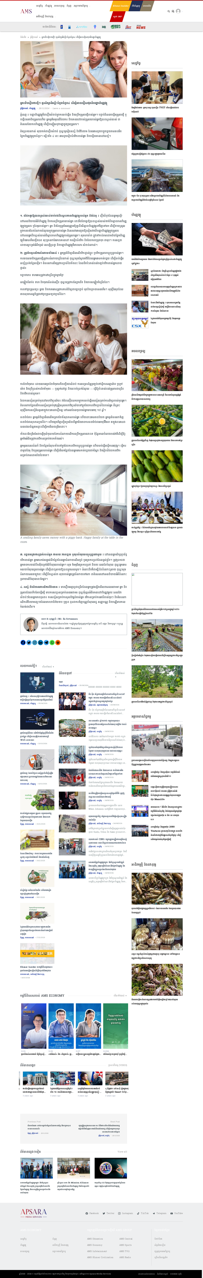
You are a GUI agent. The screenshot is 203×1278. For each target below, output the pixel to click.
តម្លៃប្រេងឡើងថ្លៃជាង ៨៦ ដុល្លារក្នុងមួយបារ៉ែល (148, 154)
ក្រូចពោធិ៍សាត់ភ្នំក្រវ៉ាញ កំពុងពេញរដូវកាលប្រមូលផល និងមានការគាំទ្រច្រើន (157, 442)
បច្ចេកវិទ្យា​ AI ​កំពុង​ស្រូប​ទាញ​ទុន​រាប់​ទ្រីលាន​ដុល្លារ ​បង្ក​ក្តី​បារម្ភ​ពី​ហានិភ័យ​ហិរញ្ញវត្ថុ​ (110, 1184)
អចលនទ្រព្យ (59, 6)
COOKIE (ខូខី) (176, 1274)
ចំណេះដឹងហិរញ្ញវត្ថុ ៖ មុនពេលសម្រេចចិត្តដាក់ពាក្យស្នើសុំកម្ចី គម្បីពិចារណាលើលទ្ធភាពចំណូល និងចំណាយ (165, 307)
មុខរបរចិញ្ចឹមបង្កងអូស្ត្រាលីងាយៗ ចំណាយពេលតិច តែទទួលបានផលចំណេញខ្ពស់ (156, 910)
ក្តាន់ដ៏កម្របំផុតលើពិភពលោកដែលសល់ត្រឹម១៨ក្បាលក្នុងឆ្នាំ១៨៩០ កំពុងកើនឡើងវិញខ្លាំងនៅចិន (155, 611)
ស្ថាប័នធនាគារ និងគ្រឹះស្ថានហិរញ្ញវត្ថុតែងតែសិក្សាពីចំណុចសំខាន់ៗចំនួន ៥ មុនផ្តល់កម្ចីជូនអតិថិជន (166, 275)
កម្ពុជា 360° (117, 16)
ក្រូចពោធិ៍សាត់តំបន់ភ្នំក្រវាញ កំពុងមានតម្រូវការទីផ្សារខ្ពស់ (152, 702)
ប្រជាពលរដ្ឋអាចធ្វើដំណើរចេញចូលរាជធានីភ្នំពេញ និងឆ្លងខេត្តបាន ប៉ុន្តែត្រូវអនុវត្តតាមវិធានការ (155, 762)
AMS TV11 (124, 1251)
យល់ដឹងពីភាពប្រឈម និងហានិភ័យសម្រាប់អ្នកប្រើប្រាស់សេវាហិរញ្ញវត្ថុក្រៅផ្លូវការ (157, 261)
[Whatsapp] (52, 642)
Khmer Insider (120, 6)
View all (122, 1152)
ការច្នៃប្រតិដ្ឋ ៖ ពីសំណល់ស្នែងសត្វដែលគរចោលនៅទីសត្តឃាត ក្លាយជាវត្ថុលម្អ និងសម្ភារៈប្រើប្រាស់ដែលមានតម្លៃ (157, 530)
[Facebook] (23, 642)
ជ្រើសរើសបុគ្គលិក (161, 1257)
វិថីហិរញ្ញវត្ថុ (136, 6)
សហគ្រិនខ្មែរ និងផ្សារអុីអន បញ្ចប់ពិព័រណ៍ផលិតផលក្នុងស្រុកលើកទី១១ (165, 774)
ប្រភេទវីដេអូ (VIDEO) (117, 1065)
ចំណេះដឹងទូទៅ (64, 685)
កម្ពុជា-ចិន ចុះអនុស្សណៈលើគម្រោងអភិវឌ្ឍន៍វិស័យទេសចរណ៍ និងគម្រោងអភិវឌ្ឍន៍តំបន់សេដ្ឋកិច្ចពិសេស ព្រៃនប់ (155, 198)
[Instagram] (34, 642)
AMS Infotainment (97, 1251)
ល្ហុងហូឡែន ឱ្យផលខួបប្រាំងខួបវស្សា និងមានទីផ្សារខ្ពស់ (151, 486)
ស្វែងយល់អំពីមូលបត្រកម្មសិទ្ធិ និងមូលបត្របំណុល (165, 321)
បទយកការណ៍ (24, 703)
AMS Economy (94, 1245)
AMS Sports (125, 1245)
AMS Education (95, 1239)
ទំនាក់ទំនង (158, 1239)
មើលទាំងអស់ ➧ (48, 667)
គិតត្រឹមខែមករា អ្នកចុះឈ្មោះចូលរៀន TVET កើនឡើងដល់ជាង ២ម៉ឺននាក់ (155, 110)
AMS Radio (125, 1257)
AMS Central (126, 1239)
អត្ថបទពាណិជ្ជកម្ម (81, 6)
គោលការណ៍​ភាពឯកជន (146, 1274)
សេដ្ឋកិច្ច (39, 6)
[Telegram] (46, 642)
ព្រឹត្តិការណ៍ (34, 37)
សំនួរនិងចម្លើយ (159, 1245)
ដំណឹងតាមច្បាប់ (162, 1274)
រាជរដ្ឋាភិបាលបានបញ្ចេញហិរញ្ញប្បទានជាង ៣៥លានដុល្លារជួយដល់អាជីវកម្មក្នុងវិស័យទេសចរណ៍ (166, 291)
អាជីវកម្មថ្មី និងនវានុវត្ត (44, 17)
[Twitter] (29, 642)
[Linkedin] (40, 642)
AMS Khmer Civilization (100, 1257)
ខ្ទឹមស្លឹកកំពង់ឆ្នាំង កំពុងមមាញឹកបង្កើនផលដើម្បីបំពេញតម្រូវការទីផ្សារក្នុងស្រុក (157, 657)
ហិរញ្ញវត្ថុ (48, 6)
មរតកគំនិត (147, 6)
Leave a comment (61, 108)
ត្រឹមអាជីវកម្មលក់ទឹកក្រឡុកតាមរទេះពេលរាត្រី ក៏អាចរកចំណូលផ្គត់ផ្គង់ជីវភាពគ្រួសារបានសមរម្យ (156, 397)
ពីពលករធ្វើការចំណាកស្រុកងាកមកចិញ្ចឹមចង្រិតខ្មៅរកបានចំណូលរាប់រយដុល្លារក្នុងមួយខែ (155, 1002)
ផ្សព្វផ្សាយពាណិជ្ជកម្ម (162, 1251)
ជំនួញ (69, 6)
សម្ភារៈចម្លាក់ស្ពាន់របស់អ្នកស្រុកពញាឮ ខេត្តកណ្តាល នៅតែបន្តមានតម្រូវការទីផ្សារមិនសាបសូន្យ (156, 956)
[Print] (57, 642)
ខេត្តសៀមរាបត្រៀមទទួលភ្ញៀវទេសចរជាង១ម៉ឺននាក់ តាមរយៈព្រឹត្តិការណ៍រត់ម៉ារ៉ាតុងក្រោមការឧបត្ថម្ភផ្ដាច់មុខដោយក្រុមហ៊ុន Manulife (166, 793)
